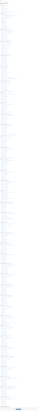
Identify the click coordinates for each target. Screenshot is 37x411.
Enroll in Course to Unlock (18, 409)
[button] (0, 0)
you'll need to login (20, 408)
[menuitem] (0, 1)
